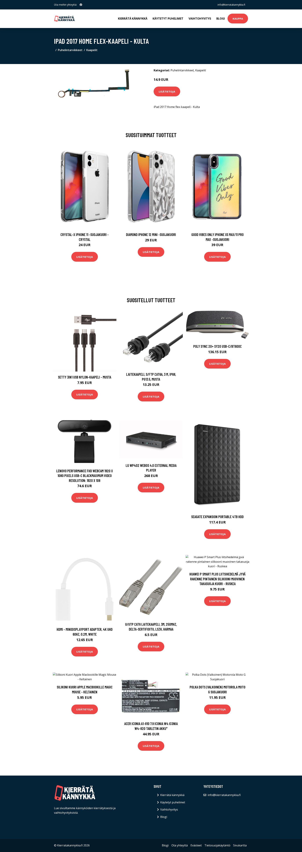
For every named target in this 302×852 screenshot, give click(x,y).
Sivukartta (240, 845)
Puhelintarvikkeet (70, 50)
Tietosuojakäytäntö (217, 845)
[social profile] (81, 4)
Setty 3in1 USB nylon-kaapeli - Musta (84, 377)
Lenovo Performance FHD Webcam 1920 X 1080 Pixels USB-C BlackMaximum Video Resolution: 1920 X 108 (84, 476)
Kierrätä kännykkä (132, 18)
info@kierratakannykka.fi (231, 4)
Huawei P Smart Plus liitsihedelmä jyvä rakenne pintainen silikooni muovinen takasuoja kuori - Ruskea (217, 579)
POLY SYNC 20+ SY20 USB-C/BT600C (217, 346)
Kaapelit (92, 50)
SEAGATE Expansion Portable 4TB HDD (217, 516)
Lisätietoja (167, 91)
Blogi (220, 18)
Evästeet (196, 845)
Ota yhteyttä (179, 845)
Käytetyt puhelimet (168, 18)
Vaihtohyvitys (200, 18)
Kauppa (238, 18)
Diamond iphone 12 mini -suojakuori (151, 234)
